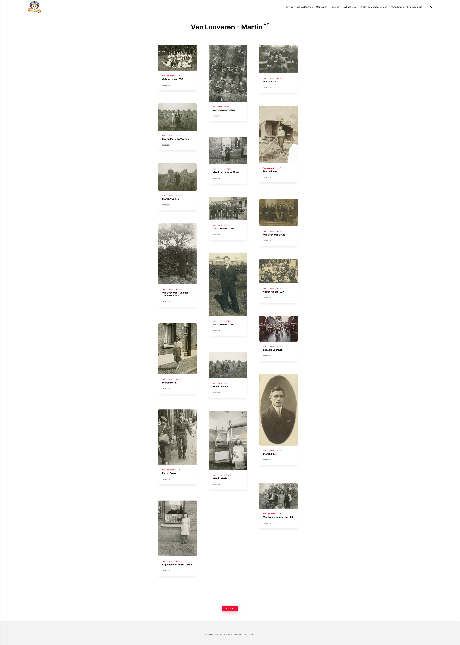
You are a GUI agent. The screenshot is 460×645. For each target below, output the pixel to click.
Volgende (230, 608)
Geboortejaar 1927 (273, 291)
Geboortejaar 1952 (172, 79)
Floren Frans (169, 473)
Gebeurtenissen (304, 7)
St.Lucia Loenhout (273, 349)
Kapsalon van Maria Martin (177, 564)
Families (289, 7)
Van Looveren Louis (224, 109)
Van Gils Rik (269, 81)
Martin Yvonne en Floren (226, 172)
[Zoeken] (431, 7)
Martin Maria (169, 382)
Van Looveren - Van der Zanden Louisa (175, 294)
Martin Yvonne (170, 198)
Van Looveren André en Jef (278, 517)
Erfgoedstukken (415, 7)
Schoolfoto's (350, 7)
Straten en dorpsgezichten (373, 7)
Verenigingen (397, 7)
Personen (335, 7)
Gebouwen (321, 7)
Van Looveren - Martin (172, 76)
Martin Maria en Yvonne (175, 139)
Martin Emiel (270, 171)
